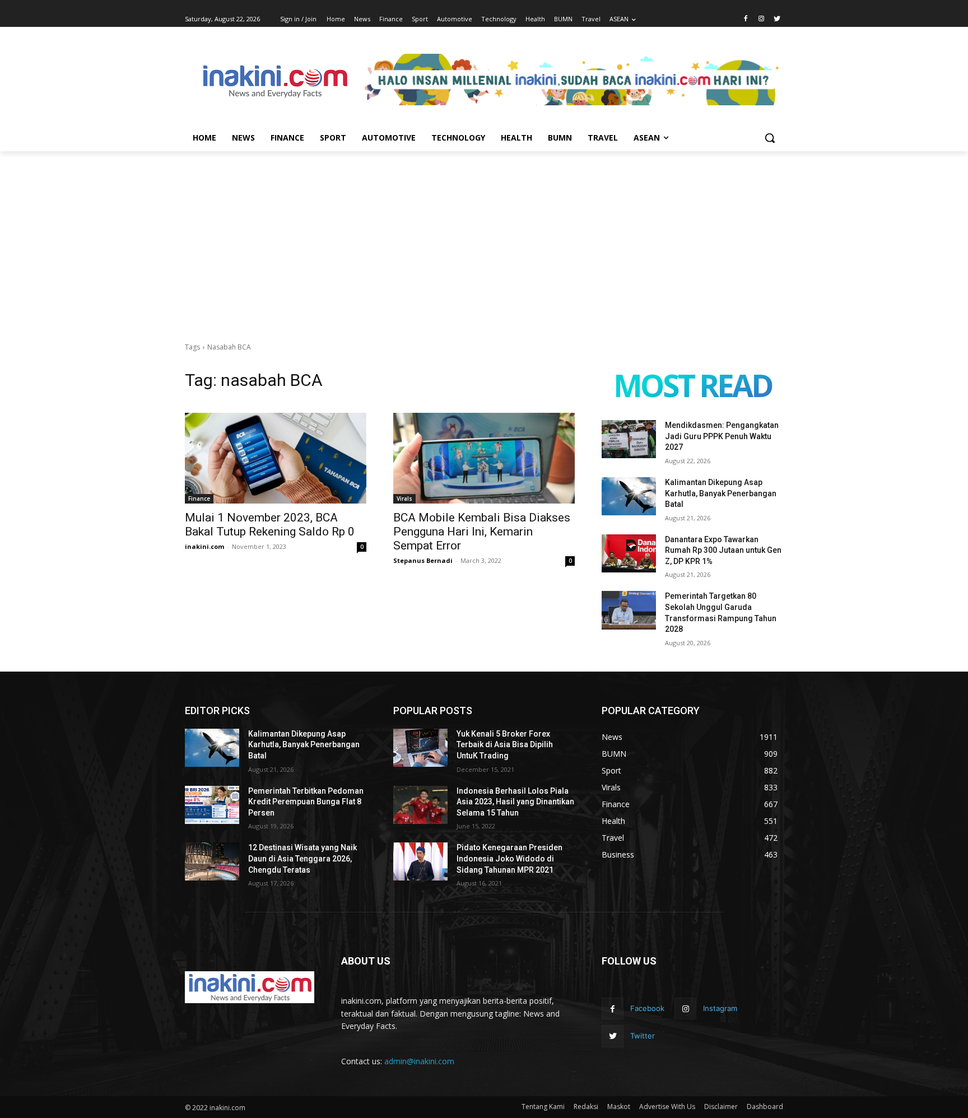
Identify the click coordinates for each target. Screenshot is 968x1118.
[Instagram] (761, 19)
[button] (769, 137)
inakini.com (204, 546)
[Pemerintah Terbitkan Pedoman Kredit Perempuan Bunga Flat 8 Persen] (212, 805)
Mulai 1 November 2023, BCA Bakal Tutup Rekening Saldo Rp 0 (270, 524)
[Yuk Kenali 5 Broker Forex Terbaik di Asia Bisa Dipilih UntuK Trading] (420, 748)
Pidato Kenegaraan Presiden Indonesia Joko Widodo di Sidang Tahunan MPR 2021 (509, 858)
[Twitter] (776, 19)
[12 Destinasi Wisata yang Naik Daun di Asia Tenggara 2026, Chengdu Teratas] (212, 861)
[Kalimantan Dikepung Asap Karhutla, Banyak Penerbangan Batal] (629, 496)
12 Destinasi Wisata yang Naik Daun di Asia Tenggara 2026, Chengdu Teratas (302, 858)
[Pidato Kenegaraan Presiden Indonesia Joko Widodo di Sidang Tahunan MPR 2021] (420, 861)
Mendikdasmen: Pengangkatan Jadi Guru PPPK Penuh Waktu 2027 (722, 436)
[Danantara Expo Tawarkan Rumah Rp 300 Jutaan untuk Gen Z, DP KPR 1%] (629, 553)
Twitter (642, 1035)
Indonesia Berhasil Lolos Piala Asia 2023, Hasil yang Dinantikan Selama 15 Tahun (515, 801)
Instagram (720, 1008)
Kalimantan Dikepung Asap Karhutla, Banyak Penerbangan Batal (720, 493)
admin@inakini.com (419, 1061)
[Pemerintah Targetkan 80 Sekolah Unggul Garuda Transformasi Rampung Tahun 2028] (629, 610)
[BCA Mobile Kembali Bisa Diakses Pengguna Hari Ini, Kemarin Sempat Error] (484, 458)
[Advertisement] (484, 235)
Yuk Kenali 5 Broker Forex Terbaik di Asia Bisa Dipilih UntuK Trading (505, 744)
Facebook (647, 1008)
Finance (199, 498)
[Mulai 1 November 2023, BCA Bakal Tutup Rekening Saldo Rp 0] (275, 458)
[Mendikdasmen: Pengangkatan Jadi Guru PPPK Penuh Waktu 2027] (629, 439)
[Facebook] (745, 19)
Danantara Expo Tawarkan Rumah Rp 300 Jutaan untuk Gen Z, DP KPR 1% (723, 550)
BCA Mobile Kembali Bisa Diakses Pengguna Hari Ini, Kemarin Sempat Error (481, 531)
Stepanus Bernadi (423, 560)
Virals (404, 498)
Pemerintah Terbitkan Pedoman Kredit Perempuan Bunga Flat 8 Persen (306, 801)
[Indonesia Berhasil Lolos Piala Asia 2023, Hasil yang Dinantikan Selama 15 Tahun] (420, 805)
